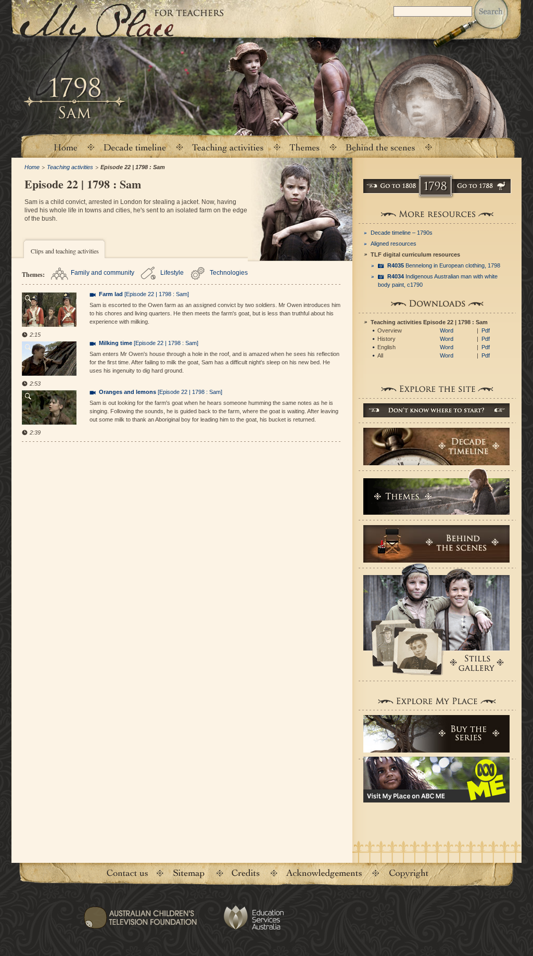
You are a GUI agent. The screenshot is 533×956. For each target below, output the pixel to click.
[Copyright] (408, 873)
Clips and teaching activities (65, 251)
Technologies (229, 272)
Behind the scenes (380, 147)
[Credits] (245, 873)
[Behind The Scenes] (436, 544)
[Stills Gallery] (436, 619)
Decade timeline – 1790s (402, 233)
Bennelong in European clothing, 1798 (443, 265)
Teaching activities (228, 147)
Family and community (102, 272)
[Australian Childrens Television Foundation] (140, 924)
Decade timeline (135, 147)
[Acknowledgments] (324, 873)
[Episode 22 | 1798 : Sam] (144, 294)
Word (446, 330)
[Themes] (305, 147)
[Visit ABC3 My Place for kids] (436, 779)
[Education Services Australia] (253, 918)
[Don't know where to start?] (436, 410)
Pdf (485, 330)
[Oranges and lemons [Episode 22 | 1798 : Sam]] (49, 408)
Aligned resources (393, 243)
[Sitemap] (188, 873)
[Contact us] (127, 873)
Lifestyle (172, 272)
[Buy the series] (436, 734)
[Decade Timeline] (436, 446)
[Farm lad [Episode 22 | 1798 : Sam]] (49, 310)
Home (65, 147)
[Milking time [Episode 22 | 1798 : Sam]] (49, 359)
